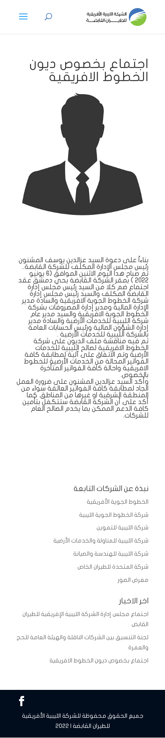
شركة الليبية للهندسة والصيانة (110, 554)
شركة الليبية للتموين (122, 527)
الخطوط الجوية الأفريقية (117, 502)
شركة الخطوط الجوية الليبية (113, 515)
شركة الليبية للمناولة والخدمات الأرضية (100, 540)
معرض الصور (133, 580)
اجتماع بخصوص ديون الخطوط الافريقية (99, 660)
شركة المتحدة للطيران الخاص (112, 567)
